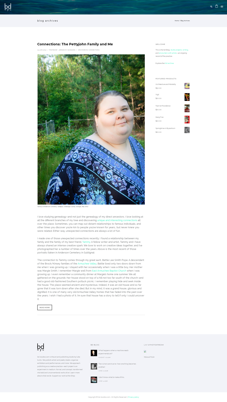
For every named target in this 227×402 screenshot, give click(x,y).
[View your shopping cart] (216, 6)
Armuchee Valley (87, 263)
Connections (94, 50)
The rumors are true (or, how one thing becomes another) (117, 365)
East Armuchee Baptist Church (109, 270)
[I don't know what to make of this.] (94, 380)
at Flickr (151, 357)
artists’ (54, 360)
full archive (169, 63)
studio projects (176, 50)
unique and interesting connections (117, 220)
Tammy (86, 242)
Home (177, 21)
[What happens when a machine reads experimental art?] (94, 353)
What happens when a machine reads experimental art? (113, 352)
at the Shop (70, 376)
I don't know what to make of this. (111, 377)
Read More (45, 307)
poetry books (65, 360)
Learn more (74, 373)
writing (185, 50)
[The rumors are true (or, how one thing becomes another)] (94, 366)
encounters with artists (168, 53)
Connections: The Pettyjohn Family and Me (75, 44)
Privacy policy (133, 397)
